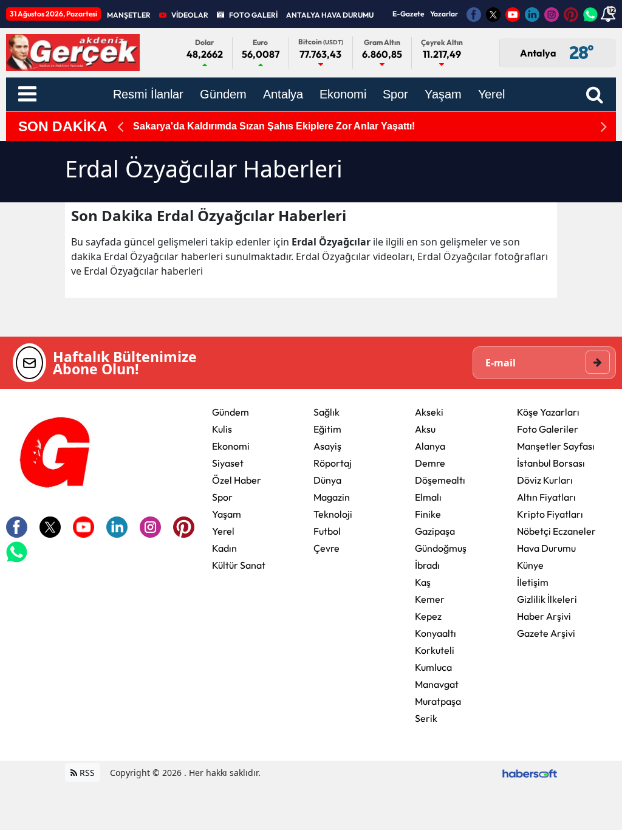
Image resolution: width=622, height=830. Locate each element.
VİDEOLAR (189, 14)
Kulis (222, 429)
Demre (430, 463)
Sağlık (326, 412)
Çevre (326, 548)
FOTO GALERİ (253, 14)
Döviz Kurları (545, 480)
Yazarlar (444, 13)
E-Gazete (408, 13)
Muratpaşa (438, 701)
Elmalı (428, 497)
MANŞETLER (129, 14)
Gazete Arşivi (546, 633)
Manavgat (437, 684)
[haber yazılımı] (529, 772)
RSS (86, 772)
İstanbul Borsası (551, 463)
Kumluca (433, 667)
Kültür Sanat (238, 565)
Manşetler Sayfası (556, 446)
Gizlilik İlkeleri (547, 599)
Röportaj (332, 463)
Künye (530, 565)
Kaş (423, 582)
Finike (428, 514)
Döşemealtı (440, 480)
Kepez (428, 616)
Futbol (327, 531)
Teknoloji (332, 514)
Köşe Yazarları (548, 412)
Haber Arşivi (544, 616)
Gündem (230, 412)
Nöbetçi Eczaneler (556, 531)
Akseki (429, 412)
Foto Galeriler (547, 429)
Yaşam (226, 514)
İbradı (427, 565)
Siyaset (228, 463)
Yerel (223, 531)
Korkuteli (434, 650)
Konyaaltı (435, 633)
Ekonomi (231, 446)
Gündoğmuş (440, 548)
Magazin (331, 497)
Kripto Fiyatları (550, 514)
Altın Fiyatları (546, 497)
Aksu (425, 429)
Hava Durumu (546, 548)
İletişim (533, 582)
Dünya (327, 480)
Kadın (224, 548)
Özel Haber (236, 480)
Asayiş (327, 446)
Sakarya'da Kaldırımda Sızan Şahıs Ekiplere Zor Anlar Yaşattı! (274, 126)
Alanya (430, 446)
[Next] (604, 126)
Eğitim (327, 429)
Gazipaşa (435, 531)
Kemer (430, 599)
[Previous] (120, 126)
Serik (426, 718)
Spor (222, 497)
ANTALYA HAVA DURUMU (330, 14)
